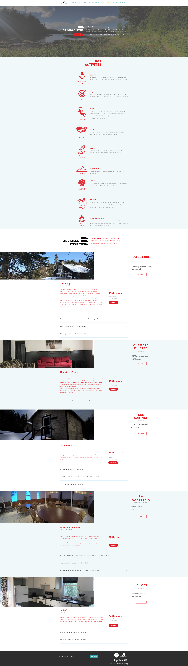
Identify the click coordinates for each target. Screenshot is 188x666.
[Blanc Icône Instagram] (62, 656)
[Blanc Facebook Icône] (60, 656)
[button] (74, 3)
